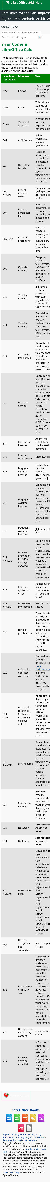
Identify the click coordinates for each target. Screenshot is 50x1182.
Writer (24, 13)
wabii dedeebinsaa (42, 667)
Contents (7, 26)
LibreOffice (9, 13)
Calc (33, 13)
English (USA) (11, 18)
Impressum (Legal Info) (14, 1134)
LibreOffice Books (25, 1110)
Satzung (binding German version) (20, 1140)
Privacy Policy (34, 1134)
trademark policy (11, 1172)
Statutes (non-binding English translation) (23, 1137)
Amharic (28, 18)
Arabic (41, 18)
